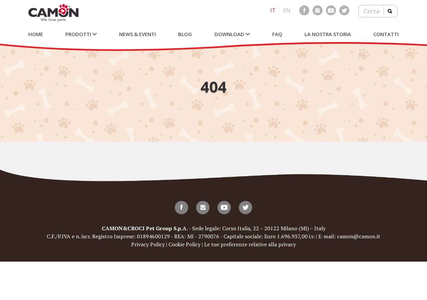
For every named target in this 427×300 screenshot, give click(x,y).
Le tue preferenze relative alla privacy (250, 244)
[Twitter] (344, 10)
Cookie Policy (184, 244)
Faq (277, 34)
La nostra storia (328, 34)
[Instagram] (318, 10)
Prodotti (78, 34)
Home (35, 34)
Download (230, 34)
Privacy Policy (148, 244)
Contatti (386, 34)
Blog (185, 34)
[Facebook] (304, 10)
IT (273, 10)
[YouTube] (331, 10)
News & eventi (137, 34)
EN (287, 10)
